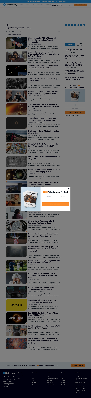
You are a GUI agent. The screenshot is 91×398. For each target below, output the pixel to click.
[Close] (69, 189)
